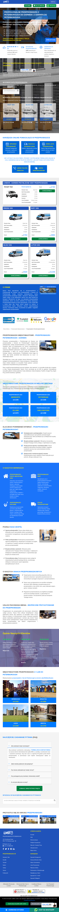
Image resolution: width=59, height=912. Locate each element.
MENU (53, 2)
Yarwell (4, 862)
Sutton (4, 865)
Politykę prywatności (29, 900)
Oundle (4, 859)
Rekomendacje (34, 840)
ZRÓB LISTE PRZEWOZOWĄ (48, 148)
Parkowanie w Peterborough (37, 870)
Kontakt (32, 834)
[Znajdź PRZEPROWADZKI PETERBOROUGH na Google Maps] (8, 849)
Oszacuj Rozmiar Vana (35, 859)
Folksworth (5, 873)
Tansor (4, 870)
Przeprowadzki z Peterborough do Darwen (35, 329)
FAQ (31, 837)
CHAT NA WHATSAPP (46, 910)
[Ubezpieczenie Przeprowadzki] (36, 891)
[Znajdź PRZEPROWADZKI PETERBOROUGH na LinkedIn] (14, 849)
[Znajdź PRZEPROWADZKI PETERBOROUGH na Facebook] (3, 849)
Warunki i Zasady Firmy (36, 845)
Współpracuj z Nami (35, 873)
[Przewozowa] (29, 819)
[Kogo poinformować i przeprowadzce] (11, 819)
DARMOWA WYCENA (16, 910)
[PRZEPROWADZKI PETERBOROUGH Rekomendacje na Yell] (36, 320)
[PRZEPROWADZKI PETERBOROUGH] (8, 832)
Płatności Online (34, 867)
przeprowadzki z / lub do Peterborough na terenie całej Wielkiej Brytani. (32, 678)
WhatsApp (52, 5)
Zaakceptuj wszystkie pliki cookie (17, 903)
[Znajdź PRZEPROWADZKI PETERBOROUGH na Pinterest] (11, 849)
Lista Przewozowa (34, 865)
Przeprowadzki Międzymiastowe (18, 329)
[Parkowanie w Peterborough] (48, 819)
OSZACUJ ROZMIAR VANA (29, 148)
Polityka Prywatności (35, 842)
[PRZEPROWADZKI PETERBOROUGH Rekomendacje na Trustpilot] (23, 320)
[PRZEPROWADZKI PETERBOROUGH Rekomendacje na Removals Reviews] (9, 320)
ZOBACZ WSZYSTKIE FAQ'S (29, 788)
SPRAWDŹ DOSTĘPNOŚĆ (11, 148)
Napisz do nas (7, 844)
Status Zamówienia (35, 862)
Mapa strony (33, 850)
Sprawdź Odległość (35, 878)
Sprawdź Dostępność (35, 857)
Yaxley (4, 867)
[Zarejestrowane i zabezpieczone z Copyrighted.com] (19, 891)
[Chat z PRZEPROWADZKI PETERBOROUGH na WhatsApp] (36, 909)
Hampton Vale (6, 857)
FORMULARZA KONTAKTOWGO (40, 750)
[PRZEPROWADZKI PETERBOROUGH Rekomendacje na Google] (50, 320)
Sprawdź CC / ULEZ (35, 875)
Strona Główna (6, 329)
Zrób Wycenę (50, 40)
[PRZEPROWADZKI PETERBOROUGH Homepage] (6, 2)
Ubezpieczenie (34, 847)
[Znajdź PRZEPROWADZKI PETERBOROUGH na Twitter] (6, 849)
